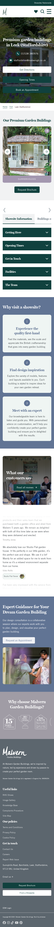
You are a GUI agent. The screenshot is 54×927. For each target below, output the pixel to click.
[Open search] (42, 12)
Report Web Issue (11, 859)
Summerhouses (27, 179)
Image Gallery (9, 800)
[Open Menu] (49, 11)
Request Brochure (27, 189)
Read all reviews (25, 487)
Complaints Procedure (13, 810)
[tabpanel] (27, 259)
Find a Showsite (27, 892)
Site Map (7, 815)
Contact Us (8, 849)
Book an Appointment (27, 89)
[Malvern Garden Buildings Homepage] (5, 11)
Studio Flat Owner (11, 572)
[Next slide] (46, 152)
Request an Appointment (19, 640)
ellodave (42, 917)
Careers (6, 854)
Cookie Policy (9, 837)
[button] (42, 12)
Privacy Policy (9, 832)
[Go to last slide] (7, 152)
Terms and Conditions (13, 827)
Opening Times (27, 79)
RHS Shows (8, 795)
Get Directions (27, 69)
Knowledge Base (10, 805)
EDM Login (7, 908)
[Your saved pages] (36, 11)
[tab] (19, 219)
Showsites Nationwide (42, 3)
